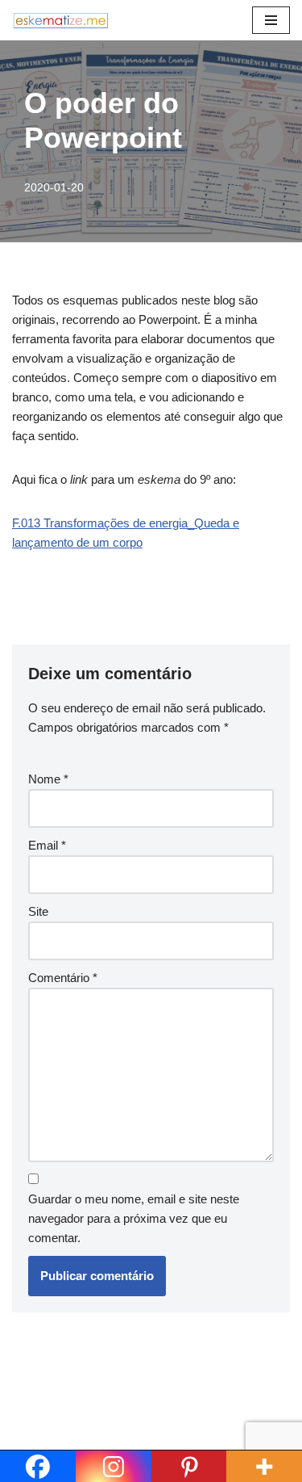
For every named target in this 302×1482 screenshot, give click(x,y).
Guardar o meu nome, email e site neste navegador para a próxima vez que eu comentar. (133, 1218)
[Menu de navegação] (271, 20)
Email (47, 845)
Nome (48, 779)
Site (38, 911)
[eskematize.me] (60, 20)
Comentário (62, 978)
